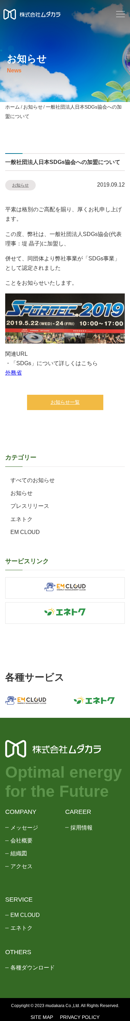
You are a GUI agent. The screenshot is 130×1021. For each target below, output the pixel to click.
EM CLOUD (25, 532)
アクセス (21, 866)
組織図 (18, 853)
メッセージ (24, 828)
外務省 (13, 373)
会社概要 (21, 840)
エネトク (21, 519)
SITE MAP (42, 1017)
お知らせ (33, 107)
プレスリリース (29, 506)
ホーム (12, 107)
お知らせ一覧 (65, 402)
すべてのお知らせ (32, 480)
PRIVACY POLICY (79, 1017)
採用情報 (81, 828)
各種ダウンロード (32, 968)
